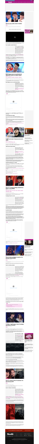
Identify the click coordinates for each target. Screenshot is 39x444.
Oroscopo (26, 333)
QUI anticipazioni (19, 335)
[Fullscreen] (23, 41)
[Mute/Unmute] (7, 41)
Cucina (26, 128)
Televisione (9, 186)
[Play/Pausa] (6, 41)
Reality (6, 379)
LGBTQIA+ (14, 190)
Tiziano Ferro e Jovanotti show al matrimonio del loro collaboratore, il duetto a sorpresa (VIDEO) (19, 395)
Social (8, 379)
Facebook (13, 124)
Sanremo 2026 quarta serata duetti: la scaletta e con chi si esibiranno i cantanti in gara (19, 89)
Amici (6, 190)
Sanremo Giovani (7, 191)
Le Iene (12, 190)
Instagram (16, 124)
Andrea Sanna (7, 76)
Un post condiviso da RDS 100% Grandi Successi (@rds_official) (13, 110)
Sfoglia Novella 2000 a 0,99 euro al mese (10, 0)
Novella (16, 190)
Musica (6, 186)
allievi (22, 335)
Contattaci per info (27, 430)
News (6, 22)
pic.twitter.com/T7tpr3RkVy (9, 305)
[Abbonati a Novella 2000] (29, 31)
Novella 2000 (9, 124)
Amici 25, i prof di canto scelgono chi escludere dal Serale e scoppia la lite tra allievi (19, 152)
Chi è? (25, 239)
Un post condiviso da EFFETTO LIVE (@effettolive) (13, 295)
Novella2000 (22, 190)
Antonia (6, 425)
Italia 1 (10, 190)
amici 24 (6, 25)
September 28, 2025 (13, 306)
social (22, 397)
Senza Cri (10, 191)
